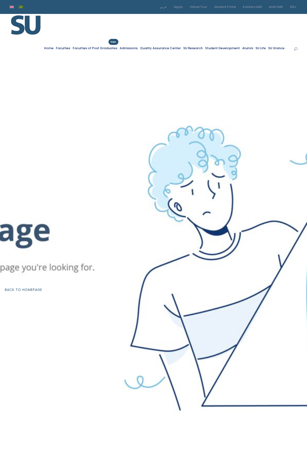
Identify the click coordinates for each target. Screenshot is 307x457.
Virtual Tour (198, 7)
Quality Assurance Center (160, 48)
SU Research (193, 48)
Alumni (247, 48)
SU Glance (276, 48)
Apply (178, 7)
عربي (163, 7)
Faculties (63, 48)
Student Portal (225, 7)
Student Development (222, 48)
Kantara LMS (252, 7)
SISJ (293, 7)
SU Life (260, 48)
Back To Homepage (23, 289)
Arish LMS (276, 7)
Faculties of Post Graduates (95, 48)
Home (48, 48)
